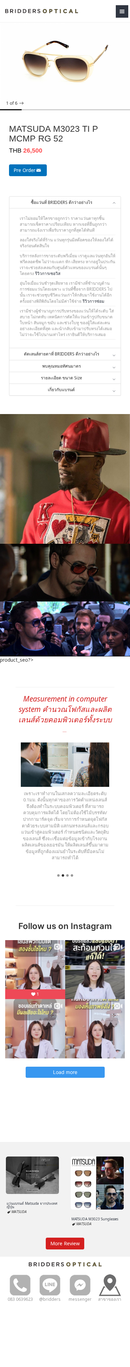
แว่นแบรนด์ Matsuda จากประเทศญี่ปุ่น (32, 1205)
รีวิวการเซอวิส (47, 273)
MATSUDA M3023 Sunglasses (94, 1218)
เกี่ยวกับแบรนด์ (61, 389)
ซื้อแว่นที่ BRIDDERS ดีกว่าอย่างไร (61, 202)
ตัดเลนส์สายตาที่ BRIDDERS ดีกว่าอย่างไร (61, 354)
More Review (65, 1243)
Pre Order (24, 170)
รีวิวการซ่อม (93, 301)
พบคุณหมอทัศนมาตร (61, 366)
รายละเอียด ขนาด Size (61, 378)
